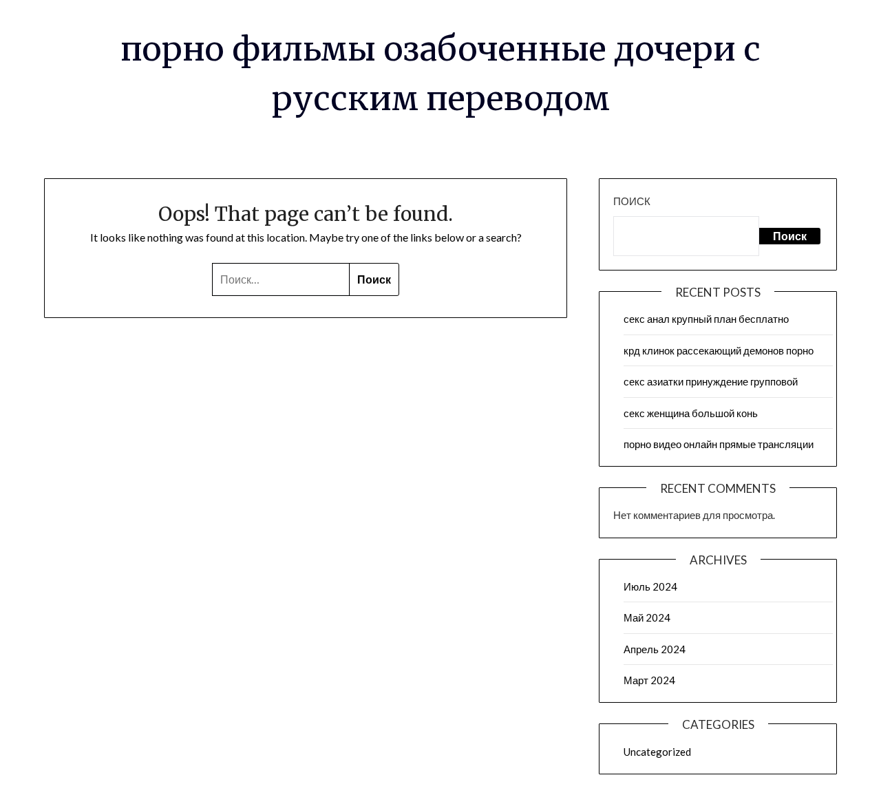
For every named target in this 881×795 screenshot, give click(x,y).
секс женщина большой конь (691, 413)
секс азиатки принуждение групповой (711, 381)
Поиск (631, 201)
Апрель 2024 (655, 649)
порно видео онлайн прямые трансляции (719, 444)
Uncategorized (657, 751)
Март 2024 (649, 680)
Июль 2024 (650, 586)
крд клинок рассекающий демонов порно (719, 350)
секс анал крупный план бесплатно (706, 318)
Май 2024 (647, 617)
